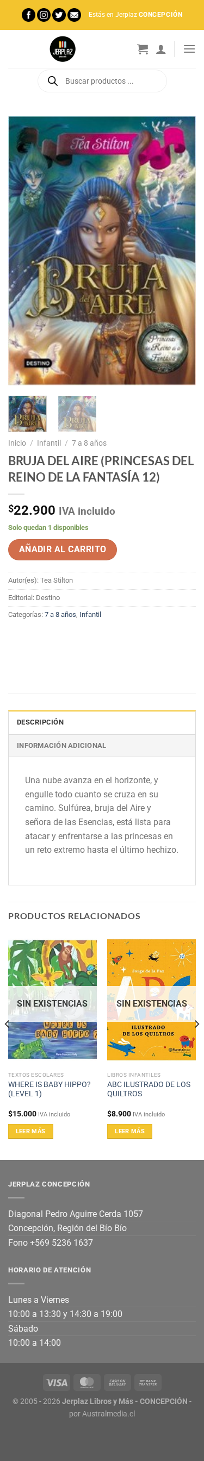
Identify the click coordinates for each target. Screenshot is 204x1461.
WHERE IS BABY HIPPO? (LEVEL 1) (49, 1089)
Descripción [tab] (40, 722)
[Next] (178, 250)
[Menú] (189, 48)
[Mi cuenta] (161, 49)
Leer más (31, 1131)
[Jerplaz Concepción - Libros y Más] (62, 49)
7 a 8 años (89, 443)
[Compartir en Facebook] (38, 639)
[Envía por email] (77, 639)
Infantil (49, 443)
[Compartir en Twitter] (57, 639)
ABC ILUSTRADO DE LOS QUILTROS (148, 1089)
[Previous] (25, 250)
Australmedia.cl (108, 1414)
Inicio (17, 443)
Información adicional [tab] (61, 745)
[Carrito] (142, 49)
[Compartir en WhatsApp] (18, 639)
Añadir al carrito (63, 549)
